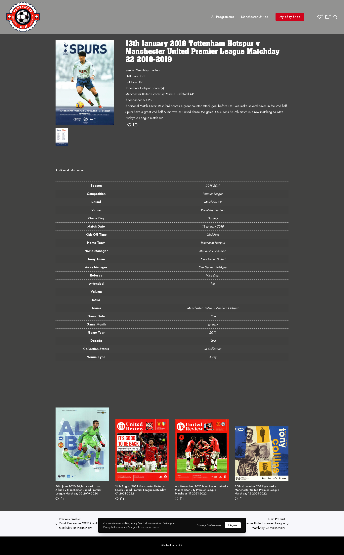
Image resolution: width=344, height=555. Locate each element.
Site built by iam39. (172, 545)
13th (213, 316)
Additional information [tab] (70, 170)
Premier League (212, 194)
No (213, 283)
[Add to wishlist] (129, 125)
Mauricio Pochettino (212, 251)
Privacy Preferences (209, 525)
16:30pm (213, 234)
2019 (212, 332)
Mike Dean (213, 275)
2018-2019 (212, 185)
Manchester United (212, 259)
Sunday (213, 218)
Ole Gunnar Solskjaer (212, 267)
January (213, 324)
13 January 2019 (213, 226)
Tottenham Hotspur (212, 242)
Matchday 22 (213, 202)
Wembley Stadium (213, 210)
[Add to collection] (135, 125)
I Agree (232, 525)
